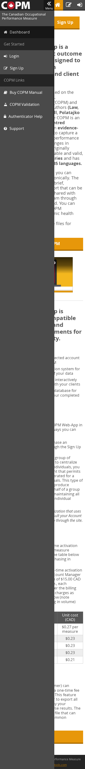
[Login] (79, 5)
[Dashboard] (57, 5)
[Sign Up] (68, 5)
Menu (49, 8)
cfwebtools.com (56, 765)
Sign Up (65, 22)
